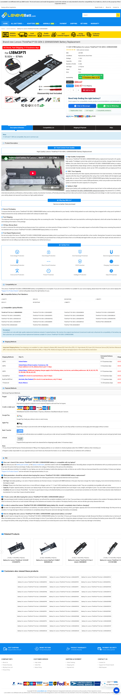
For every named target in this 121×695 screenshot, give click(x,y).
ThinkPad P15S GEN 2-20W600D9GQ (43, 318)
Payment (63, 23)
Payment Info (70, 667)
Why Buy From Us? (8, 667)
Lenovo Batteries (11, 28)
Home (5, 23)
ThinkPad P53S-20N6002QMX (9, 325)
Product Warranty (7, 665)
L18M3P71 (67, 302)
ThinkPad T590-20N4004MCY (72, 325)
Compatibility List (48, 127)
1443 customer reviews (82, 50)
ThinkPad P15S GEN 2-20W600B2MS (74, 315)
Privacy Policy (6, 670)
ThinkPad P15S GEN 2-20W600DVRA (105, 318)
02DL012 (35, 299)
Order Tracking (71, 662)
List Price (70, 82)
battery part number (22, 464)
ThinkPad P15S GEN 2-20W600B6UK (105, 315)
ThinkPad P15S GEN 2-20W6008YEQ (11, 315)
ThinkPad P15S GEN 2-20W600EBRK (42, 321)
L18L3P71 (4, 299)
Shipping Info (70, 665)
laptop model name (38, 464)
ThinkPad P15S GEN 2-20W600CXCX (11, 318)
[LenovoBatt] (19, 15)
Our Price (70, 85)
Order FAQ (37, 665)
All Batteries (16, 23)
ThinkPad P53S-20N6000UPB (103, 321)
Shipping (73, 23)
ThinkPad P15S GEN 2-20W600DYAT (11, 321)
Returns (84, 23)
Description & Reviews (17, 127)
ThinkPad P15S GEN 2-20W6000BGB (74, 312)
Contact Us (116, 7)
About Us (108, 7)
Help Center (38, 662)
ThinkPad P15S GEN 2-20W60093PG (42, 315)
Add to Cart (89, 90)
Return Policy (38, 667)
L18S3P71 (98, 299)
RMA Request (103, 667)
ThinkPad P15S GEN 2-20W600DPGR (74, 318)
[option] (32, 73)
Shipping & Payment (80, 127)
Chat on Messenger (83, 106)
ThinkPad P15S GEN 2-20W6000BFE (42, 312)
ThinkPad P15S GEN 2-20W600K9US (74, 321)
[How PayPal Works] (100, 683)
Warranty (95, 23)
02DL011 (3, 302)
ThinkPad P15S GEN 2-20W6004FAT (105, 312)
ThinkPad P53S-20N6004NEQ (40, 325)
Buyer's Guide (98, 7)
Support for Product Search (10, 291)
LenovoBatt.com (42, 691)
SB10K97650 (67, 299)
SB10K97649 (36, 302)
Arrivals (48, 23)
